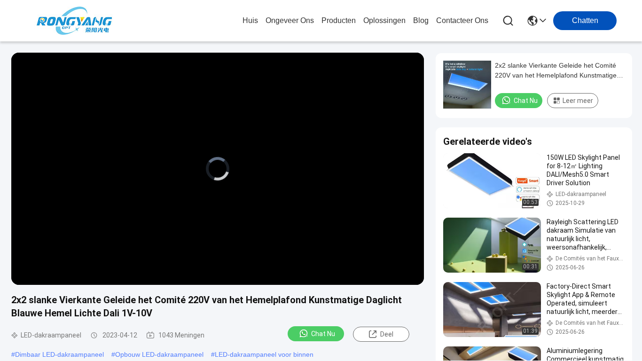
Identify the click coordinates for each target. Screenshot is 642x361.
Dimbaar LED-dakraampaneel (59, 354)
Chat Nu (323, 333)
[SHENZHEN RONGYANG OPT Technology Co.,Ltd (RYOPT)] (74, 21)
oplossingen (384, 20)
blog (421, 20)
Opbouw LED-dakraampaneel (159, 354)
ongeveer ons (290, 20)
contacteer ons (462, 20)
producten (338, 20)
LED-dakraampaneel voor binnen (264, 354)
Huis (250, 20)
